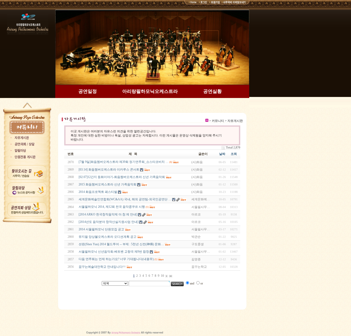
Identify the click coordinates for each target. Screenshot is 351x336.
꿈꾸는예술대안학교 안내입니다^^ (102, 267)
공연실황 (212, 91)
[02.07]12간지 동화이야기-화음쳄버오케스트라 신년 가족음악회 (122, 177)
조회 (234, 154)
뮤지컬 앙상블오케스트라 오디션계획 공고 (107, 237)
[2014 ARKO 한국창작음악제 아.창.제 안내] (108, 214)
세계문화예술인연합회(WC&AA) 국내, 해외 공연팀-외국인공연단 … (125, 199)
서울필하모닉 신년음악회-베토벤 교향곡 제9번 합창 (114, 251)
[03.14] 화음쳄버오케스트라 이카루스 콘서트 (109, 169)
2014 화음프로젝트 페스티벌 (98, 192)
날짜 (222, 154)
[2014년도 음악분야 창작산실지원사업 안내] (108, 222)
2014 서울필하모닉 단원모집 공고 (101, 229)
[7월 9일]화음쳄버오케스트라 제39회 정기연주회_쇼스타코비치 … (124, 162)
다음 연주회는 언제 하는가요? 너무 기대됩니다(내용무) (116, 259)
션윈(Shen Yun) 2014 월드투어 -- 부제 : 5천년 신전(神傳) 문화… (121, 244)
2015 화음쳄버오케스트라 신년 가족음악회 (107, 184)
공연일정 (87, 91)
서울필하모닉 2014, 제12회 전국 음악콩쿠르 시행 (112, 207)
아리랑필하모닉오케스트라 (150, 91)
